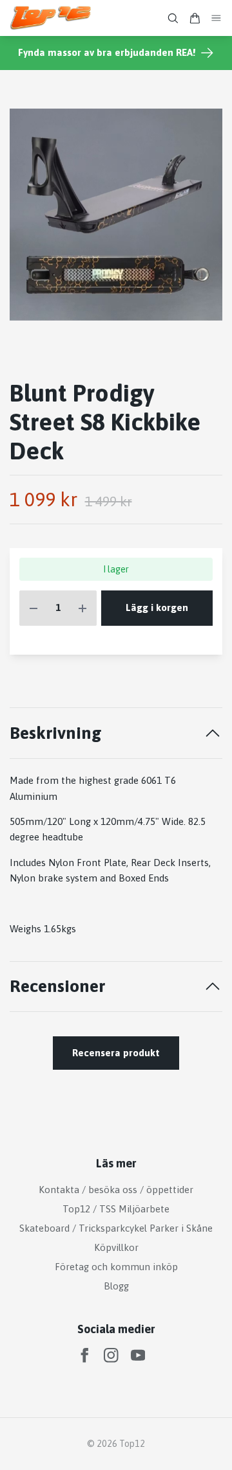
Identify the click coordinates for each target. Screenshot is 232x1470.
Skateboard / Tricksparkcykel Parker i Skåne (116, 1228)
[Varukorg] (195, 18)
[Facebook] (84, 1355)
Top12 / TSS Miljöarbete (116, 1208)
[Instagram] (111, 1355)
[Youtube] (138, 1355)
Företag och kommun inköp (116, 1266)
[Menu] (216, 18)
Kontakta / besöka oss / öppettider (116, 1189)
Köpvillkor (116, 1247)
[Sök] (173, 18)
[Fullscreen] (116, 215)
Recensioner (57, 986)
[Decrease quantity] (33, 608)
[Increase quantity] (82, 608)
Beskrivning (56, 733)
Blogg (116, 1285)
